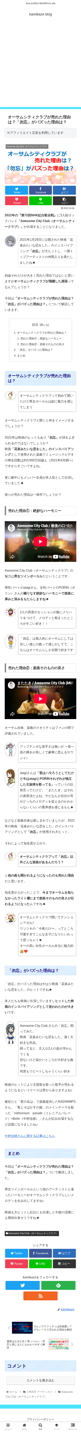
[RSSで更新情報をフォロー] (40, 1295)
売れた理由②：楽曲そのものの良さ (42, 344)
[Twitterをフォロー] (23, 1285)
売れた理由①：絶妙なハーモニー (41, 338)
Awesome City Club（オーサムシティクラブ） (33, 1233)
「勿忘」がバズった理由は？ (35, 349)
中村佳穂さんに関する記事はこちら (30, 1136)
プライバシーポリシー (40, 1419)
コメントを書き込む (40, 1380)
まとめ (21, 355)
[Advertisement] (40, 66)
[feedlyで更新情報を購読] (58, 1285)
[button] (72, 757)
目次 (35, 324)
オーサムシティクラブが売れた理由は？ (42, 332)
